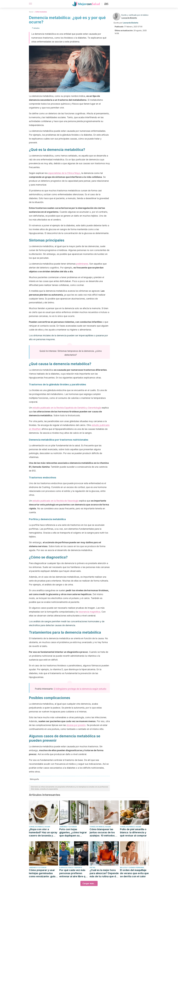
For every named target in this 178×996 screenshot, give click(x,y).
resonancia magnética (89, 611)
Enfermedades (41, 12)
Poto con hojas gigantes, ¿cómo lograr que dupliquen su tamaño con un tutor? (73, 832)
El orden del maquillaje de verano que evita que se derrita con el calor (134, 873)
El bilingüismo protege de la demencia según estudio (80, 689)
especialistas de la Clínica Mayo (64, 173)
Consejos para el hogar (39, 827)
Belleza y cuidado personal (132, 867)
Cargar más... (89, 883)
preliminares (82, 263)
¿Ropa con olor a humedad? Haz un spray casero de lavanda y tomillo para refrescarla (43, 832)
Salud (31, 12)
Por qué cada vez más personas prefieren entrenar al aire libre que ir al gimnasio (73, 873)
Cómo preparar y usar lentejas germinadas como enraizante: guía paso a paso (42, 873)
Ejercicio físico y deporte (70, 867)
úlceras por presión (76, 725)
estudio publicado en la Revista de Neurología (55, 500)
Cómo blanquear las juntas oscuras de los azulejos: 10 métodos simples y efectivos (102, 832)
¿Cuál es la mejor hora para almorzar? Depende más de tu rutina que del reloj (104, 873)
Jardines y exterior (68, 827)
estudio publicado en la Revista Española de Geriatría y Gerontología (66, 407)
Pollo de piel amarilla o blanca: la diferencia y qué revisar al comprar (133, 832)
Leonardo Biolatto (129, 18)
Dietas (92, 867)
